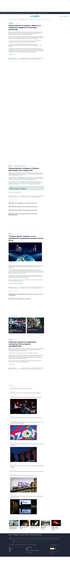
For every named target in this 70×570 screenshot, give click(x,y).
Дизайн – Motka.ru (52, 552)
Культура (30, 19)
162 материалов (43, 529)
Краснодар (11, 192)
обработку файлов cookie (49, 540)
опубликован (22, 101)
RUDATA (27, 549)
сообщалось (20, 279)
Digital (38, 19)
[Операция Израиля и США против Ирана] (14, 526)
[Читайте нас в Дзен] (26, 552)
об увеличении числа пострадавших (26, 183)
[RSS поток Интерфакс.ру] (30, 552)
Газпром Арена (20, 283)
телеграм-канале (20, 273)
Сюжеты (46, 19)
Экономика (23, 19)
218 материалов (54, 530)
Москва (34, 19)
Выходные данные (52, 551)
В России (14, 19)
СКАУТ (10, 549)
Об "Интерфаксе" (16, 534)
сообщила (27, 174)
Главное (10, 19)
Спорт (27, 19)
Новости (42, 19)
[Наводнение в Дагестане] (45, 525)
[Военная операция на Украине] (24, 525)
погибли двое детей (18, 182)
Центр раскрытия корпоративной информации (32, 550)
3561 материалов (12, 529)
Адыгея (13, 364)
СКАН (27, 548)
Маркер (10, 550)
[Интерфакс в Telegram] (28, 552)
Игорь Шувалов (11, 54)
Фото (50, 19)
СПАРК (10, 547)
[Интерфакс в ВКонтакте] (29, 552)
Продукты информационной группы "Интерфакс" (23, 544)
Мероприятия (38, 534)
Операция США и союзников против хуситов (55, 528)
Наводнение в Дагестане (43, 528)
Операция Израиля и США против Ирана (13, 528)
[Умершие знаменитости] (35, 525)
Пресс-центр (22, 534)
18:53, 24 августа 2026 (16, 339)
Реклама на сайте (32, 534)
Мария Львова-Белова (17, 192)
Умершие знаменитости (34, 527)
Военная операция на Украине (24, 528)
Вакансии (27, 534)
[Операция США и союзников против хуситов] (56, 525)
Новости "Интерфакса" (29, 547)
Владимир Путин (11, 131)
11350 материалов (23, 529)
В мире (18, 19)
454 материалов (33, 528)
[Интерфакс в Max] (32, 552)
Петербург (15, 283)
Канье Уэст (10, 283)
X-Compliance (11, 548)
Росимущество (17, 131)
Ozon (10, 364)
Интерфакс (35, 16)
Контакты (10, 534)
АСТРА (10, 551)
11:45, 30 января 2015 (17, 23)
